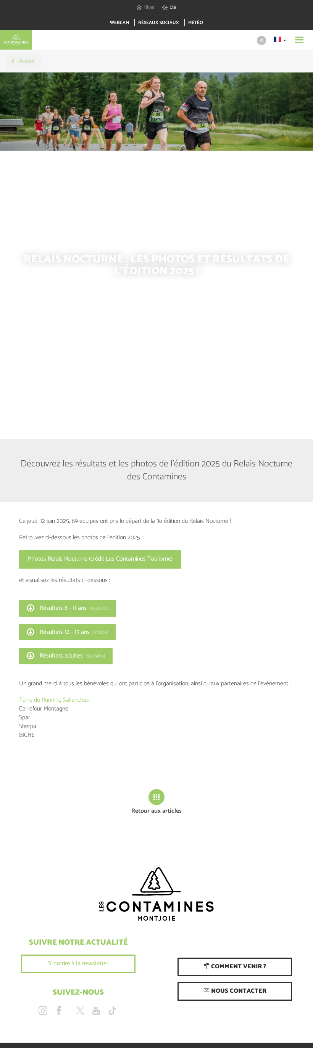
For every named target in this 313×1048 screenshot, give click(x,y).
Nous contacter (238, 991)
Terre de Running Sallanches (54, 700)
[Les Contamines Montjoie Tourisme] (156, 894)
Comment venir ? (238, 966)
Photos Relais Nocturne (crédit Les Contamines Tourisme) (100, 559)
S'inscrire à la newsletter (78, 963)
